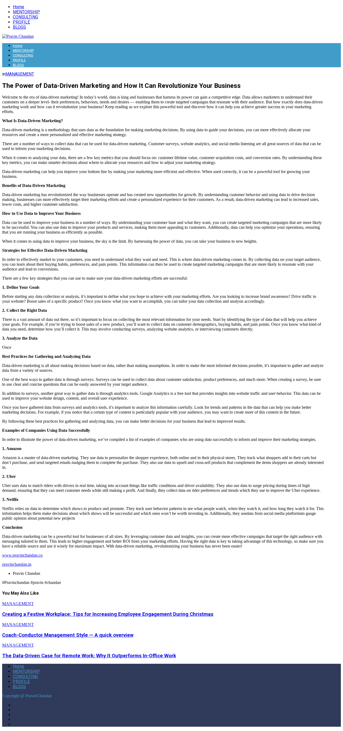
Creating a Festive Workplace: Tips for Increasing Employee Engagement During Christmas (107, 614)
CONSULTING (25, 17)
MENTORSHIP (26, 11)
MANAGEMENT (19, 74)
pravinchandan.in (16, 564)
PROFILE (21, 22)
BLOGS (19, 27)
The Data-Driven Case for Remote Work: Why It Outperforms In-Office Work (89, 656)
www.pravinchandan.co (22, 555)
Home (18, 6)
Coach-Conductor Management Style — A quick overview (67, 635)
